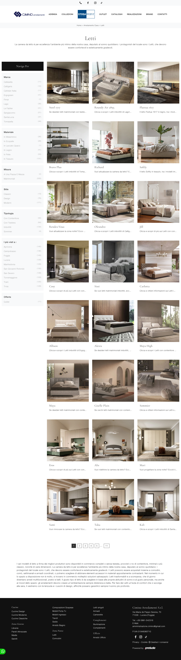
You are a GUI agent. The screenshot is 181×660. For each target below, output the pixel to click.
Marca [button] (7, 77)
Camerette (98, 614)
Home (79, 25)
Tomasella (8, 121)
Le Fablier (8, 108)
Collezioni (67, 14)
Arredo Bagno (58, 625)
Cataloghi (116, 14)
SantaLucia (9, 117)
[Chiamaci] (80, 3)
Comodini (56, 638)
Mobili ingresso (59, 614)
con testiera (10, 222)
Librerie (15, 628)
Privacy (135, 642)
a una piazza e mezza (14, 174)
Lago (6, 104)
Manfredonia (9, 264)
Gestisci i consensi (159, 642)
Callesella (8, 82)
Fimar (6, 99)
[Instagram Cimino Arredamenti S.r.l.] (95, 3)
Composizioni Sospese (62, 607)
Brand (149, 14)
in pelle (7, 154)
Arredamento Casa (91, 25)
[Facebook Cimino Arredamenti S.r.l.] (88, 3)
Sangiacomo (9, 112)
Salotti (14, 638)
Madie (14, 635)
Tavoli (55, 618)
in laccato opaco (12, 145)
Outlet (103, 14)
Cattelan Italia (10, 91)
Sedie (55, 621)
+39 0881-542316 (144, 620)
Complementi (99, 628)
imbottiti (7, 227)
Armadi (96, 611)
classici (7, 194)
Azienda (53, 14)
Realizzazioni (134, 14)
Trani (6, 282)
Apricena (8, 247)
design (7, 198)
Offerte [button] (7, 297)
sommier (8, 231)
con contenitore (11, 218)
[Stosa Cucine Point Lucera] (86, 14)
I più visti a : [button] (10, 242)
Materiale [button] (9, 132)
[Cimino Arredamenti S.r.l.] (29, 14)
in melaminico (10, 137)
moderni (7, 203)
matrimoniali (9, 178)
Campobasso (10, 251)
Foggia (7, 255)
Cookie (144, 642)
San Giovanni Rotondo (14, 269)
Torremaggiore (10, 277)
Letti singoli (98, 607)
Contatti (162, 14)
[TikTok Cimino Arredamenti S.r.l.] (101, 3)
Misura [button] (7, 169)
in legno (8, 150)
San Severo (9, 273)
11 (106, 546)
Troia (6, 286)
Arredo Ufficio (99, 637)
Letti (102, 25)
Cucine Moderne (19, 615)
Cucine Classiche (19, 618)
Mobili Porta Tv (59, 611)
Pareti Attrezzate (19, 631)
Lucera (7, 260)
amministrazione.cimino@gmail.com (148, 626)
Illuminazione (99, 624)
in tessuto (8, 159)
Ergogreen (8, 95)
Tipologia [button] (8, 213)
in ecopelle (9, 141)
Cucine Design (18, 611)
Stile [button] (6, 189)
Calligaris (8, 86)
